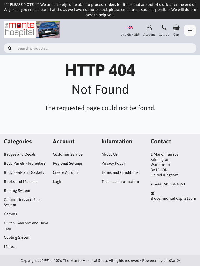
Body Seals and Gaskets (24, 172)
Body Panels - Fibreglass (24, 163)
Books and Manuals (20, 181)
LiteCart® (172, 260)
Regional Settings (68, 163)
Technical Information (120, 181)
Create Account (66, 172)
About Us (109, 154)
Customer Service (68, 154)
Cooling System (17, 237)
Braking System (17, 190)
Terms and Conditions (120, 172)
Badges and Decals (20, 154)
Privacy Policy (113, 163)
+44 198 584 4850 (170, 184)
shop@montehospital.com (173, 198)
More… (9, 246)
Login (57, 181)
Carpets (10, 214)
